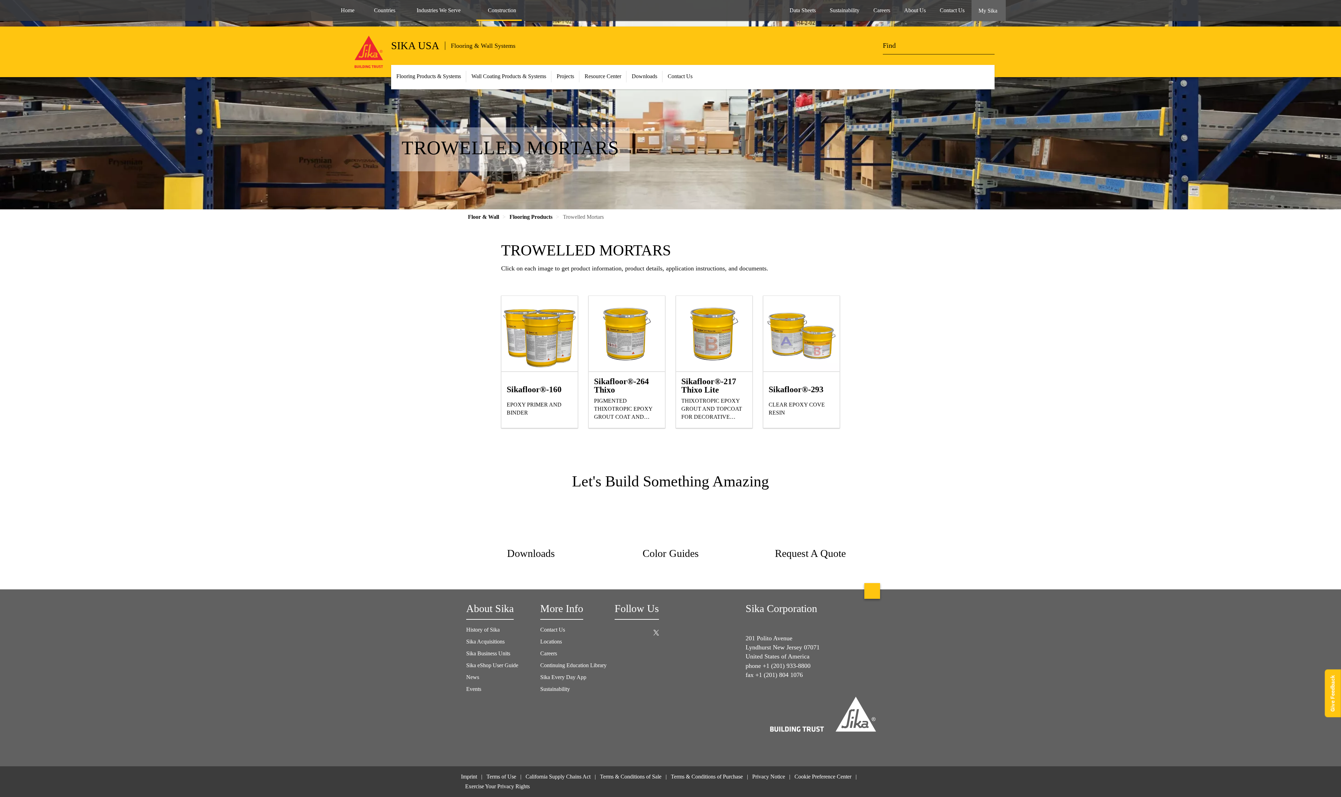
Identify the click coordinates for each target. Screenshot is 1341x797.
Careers (548, 653)
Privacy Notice (768, 777)
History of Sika (483, 630)
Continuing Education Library (573, 665)
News (472, 677)
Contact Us (680, 76)
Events (473, 689)
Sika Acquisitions (485, 642)
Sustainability (555, 689)
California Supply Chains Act (558, 777)
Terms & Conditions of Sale (630, 777)
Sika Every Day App (563, 677)
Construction (502, 10)
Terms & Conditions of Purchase (707, 777)
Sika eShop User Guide (492, 665)
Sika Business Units (488, 653)
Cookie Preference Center (822, 777)
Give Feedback (1332, 693)
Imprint (469, 777)
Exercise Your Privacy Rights (498, 786)
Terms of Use (501, 777)
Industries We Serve (439, 10)
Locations (551, 642)
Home (347, 10)
